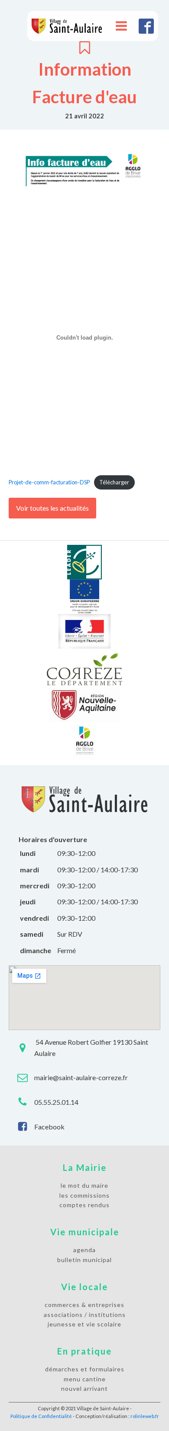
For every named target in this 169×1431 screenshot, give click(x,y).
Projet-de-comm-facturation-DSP (49, 482)
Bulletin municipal (84, 1259)
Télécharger (114, 482)
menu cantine (85, 1379)
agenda (84, 1249)
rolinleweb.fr (144, 1416)
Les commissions (84, 1195)
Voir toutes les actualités (52, 508)
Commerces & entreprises (84, 1304)
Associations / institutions (85, 1314)
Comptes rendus (84, 1204)
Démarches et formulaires (84, 1369)
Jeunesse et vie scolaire (84, 1324)
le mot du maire (84, 1185)
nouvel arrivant (84, 1388)
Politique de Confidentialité (41, 1416)
